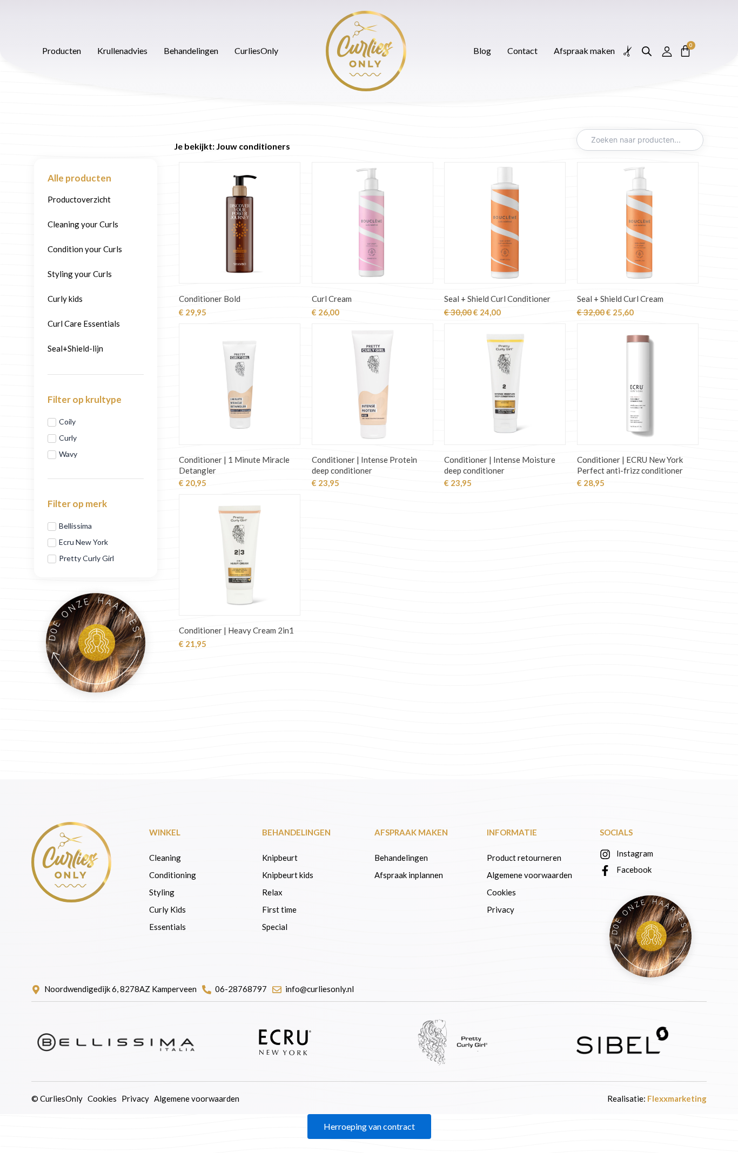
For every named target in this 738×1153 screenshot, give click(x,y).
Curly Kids (168, 909)
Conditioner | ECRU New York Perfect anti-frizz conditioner (630, 465)
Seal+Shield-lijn (75, 348)
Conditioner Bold (209, 299)
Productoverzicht (79, 199)
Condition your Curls (85, 249)
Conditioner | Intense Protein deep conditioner (364, 465)
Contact (432, 26)
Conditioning (172, 875)
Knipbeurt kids (287, 875)
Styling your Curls (80, 274)
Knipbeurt (280, 857)
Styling (162, 892)
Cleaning (165, 857)
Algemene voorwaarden (529, 875)
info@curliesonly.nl (319, 989)
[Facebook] (605, 870)
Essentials (167, 927)
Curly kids (65, 299)
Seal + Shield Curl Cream (620, 299)
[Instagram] (605, 854)
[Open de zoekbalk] (640, 26)
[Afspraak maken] (621, 26)
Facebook (634, 869)
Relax (272, 892)
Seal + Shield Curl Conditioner (497, 299)
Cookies (501, 892)
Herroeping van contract (369, 1126)
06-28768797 (241, 989)
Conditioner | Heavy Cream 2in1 (236, 630)
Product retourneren (524, 857)
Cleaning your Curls (83, 224)
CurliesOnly (344, 26)
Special (274, 927)
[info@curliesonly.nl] (276, 989)
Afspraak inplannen (408, 875)
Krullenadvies (133, 26)
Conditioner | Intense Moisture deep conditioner (499, 465)
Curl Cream (332, 299)
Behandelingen (202, 26)
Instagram (634, 853)
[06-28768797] (206, 989)
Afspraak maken (275, 26)
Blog (391, 26)
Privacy (500, 909)
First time (279, 909)
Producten (72, 26)
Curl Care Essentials (84, 323)
